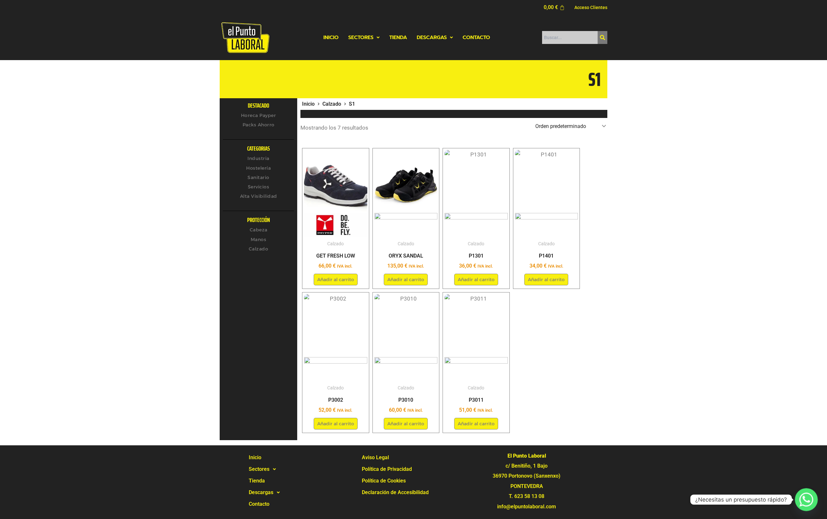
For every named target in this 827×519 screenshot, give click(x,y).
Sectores (360, 37)
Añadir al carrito (335, 279)
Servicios (258, 187)
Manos (259, 239)
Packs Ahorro (259, 125)
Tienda (398, 37)
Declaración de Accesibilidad (395, 492)
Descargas (432, 37)
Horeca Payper (258, 115)
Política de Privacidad (387, 469)
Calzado (258, 249)
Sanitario (258, 177)
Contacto (476, 37)
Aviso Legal (375, 457)
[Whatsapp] (806, 499)
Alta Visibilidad (258, 196)
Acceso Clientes (590, 7)
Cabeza (258, 230)
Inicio (331, 37)
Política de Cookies (384, 481)
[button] (363, 37)
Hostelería (258, 168)
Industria (258, 158)
